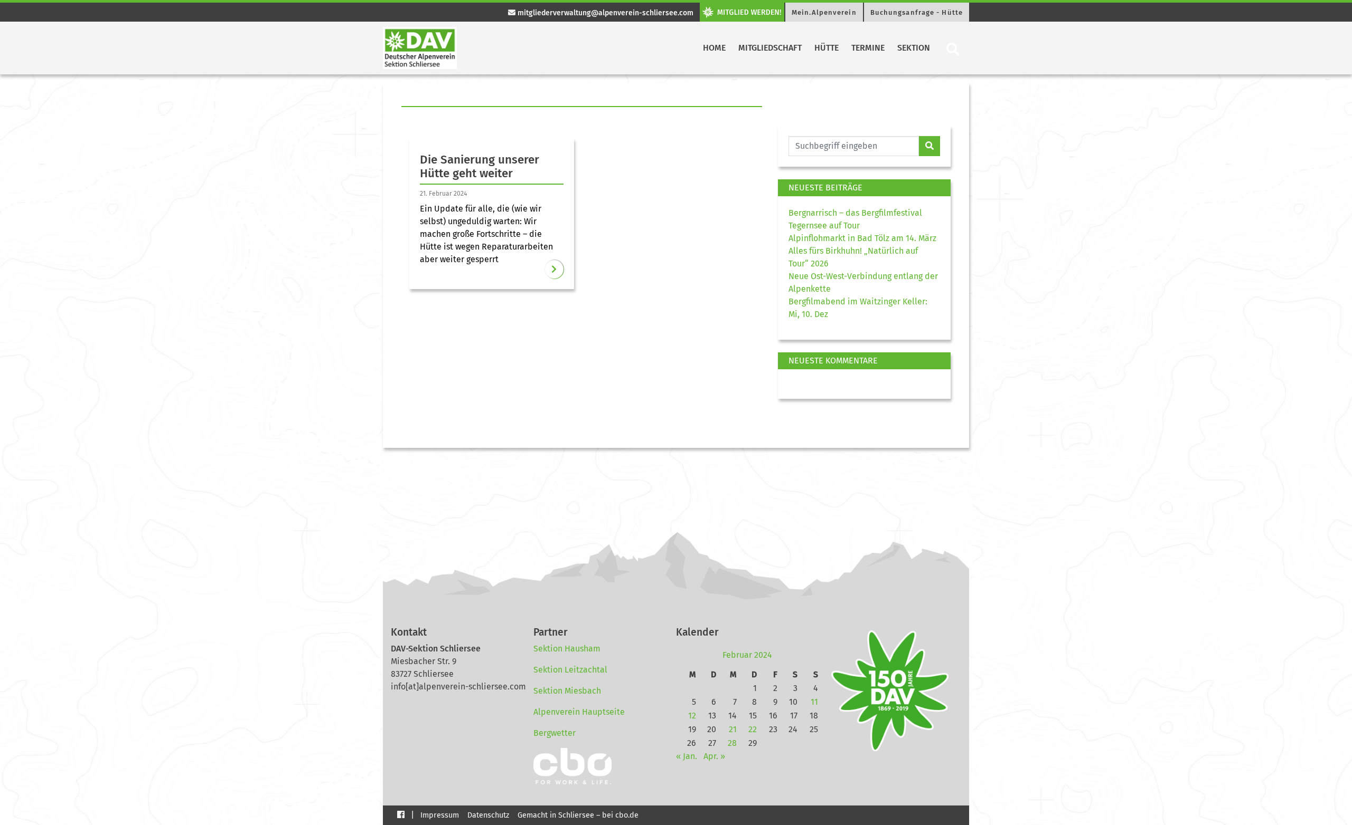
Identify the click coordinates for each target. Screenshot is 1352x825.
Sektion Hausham (566, 649)
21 (733, 729)
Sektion (913, 48)
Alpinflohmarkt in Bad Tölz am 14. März (862, 238)
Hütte (826, 48)
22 (752, 729)
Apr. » (714, 756)
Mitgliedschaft (770, 48)
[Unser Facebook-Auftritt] (401, 814)
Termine (868, 48)
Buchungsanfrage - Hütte (916, 12)
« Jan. (686, 756)
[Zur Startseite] (420, 48)
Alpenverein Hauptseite (579, 712)
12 (692, 716)
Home (714, 48)
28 (732, 743)
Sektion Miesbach (567, 691)
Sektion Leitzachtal (570, 670)
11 (814, 702)
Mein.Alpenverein (824, 12)
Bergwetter (554, 733)
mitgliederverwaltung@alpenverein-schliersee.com (604, 12)
